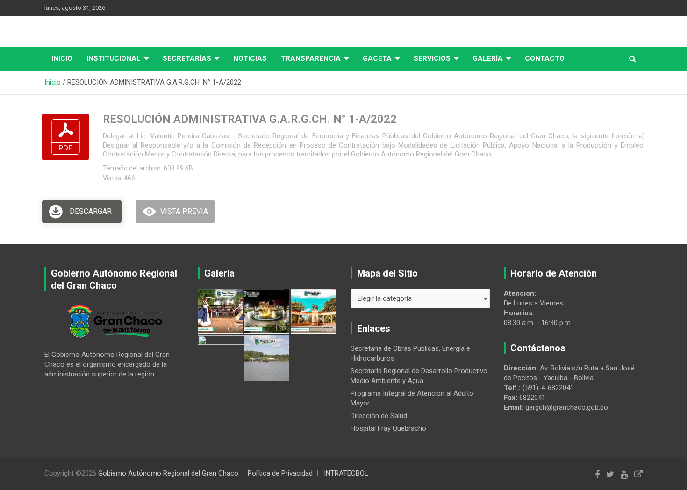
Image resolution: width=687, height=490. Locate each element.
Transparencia (311, 58)
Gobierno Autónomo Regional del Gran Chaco (168, 473)
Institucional (113, 58)
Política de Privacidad (280, 473)
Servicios (432, 58)
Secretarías (187, 58)
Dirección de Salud (379, 416)
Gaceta (377, 58)
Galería (487, 58)
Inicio (61, 58)
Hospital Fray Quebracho (388, 428)
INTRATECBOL (346, 473)
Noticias (250, 58)
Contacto (545, 58)
